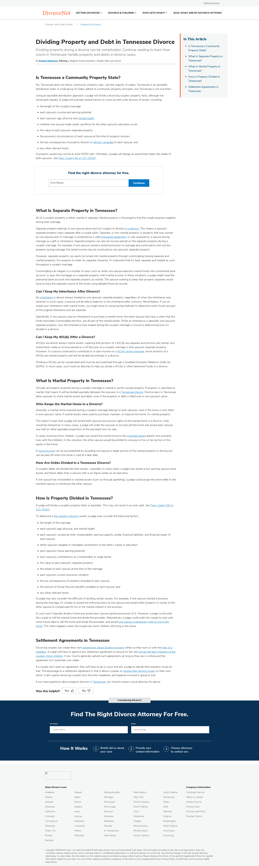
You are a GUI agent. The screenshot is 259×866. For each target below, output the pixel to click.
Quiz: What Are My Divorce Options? (197, 12)
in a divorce (132, 228)
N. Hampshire (111, 830)
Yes (67, 691)
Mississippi (110, 806)
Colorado (50, 816)
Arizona (49, 802)
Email (133, 724)
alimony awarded (103, 142)
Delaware (50, 826)
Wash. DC (50, 830)
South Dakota (170, 792)
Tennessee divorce (132, 392)
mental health (86, 118)
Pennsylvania (140, 826)
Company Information (198, 787)
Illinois (77, 802)
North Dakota (141, 806)
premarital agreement (113, 237)
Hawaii (78, 792)
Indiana (78, 806)
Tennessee (99, 682)
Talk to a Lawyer (194, 797)
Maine (77, 830)
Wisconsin (169, 830)
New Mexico (140, 792)
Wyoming (168, 835)
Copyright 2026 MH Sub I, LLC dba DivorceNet (69, 850)
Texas (166, 802)
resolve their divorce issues (139, 671)
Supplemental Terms (151, 859)
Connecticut (51, 821)
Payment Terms (194, 816)
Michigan (109, 797)
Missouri (108, 811)
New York (139, 797)
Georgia (49, 840)
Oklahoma (139, 816)
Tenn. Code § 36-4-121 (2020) (77, 158)
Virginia (167, 816)
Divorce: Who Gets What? (59, 24)
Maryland (79, 835)
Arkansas (50, 806)
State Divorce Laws (56, 787)
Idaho (77, 797)
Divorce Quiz (193, 806)
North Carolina (141, 802)
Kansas (78, 816)
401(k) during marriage (130, 351)
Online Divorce (211, 3)
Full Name (54, 724)
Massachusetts (112, 792)
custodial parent (136, 436)
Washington (169, 821)
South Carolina (141, 835)
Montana (108, 816)
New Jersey (110, 835)
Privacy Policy (168, 859)
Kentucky (79, 821)
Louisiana (79, 826)
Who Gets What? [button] (153, 12)
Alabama (49, 792)
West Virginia (170, 826)
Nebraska (109, 821)
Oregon (137, 821)
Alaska (48, 797)
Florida (48, 835)
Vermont (167, 811)
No (84, 691)
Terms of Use (134, 859)
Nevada (108, 826)
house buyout (47, 451)
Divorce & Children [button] (121, 12)
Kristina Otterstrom (48, 60)
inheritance (46, 297)
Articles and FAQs (195, 811)
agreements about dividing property (104, 647)
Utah (165, 806)
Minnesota (109, 802)
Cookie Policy (182, 859)
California (50, 811)
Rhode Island (140, 830)
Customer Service (195, 792)
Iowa (77, 811)
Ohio (136, 811)
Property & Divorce (91, 24)
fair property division (66, 516)
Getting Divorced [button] (88, 12)
